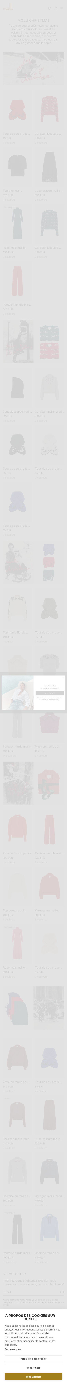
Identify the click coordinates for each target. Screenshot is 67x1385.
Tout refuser (33, 1367)
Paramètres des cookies (33, 1358)
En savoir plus (13, 1349)
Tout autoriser (33, 1376)
